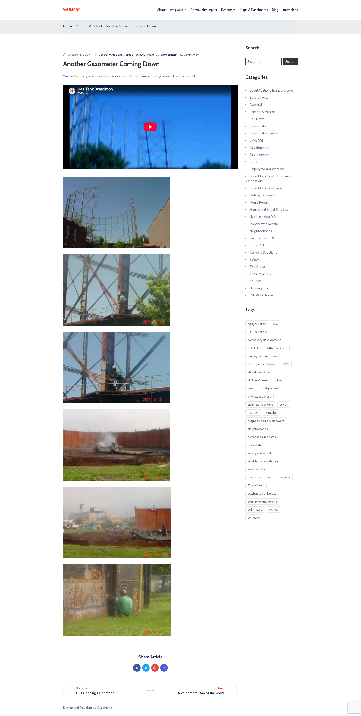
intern (251, 388)
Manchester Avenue (264, 224)
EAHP (254, 162)
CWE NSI (256, 140)
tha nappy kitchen (259, 477)
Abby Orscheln (257, 324)
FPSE (286, 364)
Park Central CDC (262, 238)
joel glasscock (271, 388)
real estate (255, 445)
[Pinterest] (155, 668)
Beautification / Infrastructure (271, 90)
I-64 (280, 380)
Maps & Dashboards (254, 10)
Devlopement (260, 155)
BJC (275, 324)
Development (260, 147)
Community (258, 126)
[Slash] (150, 690)
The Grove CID (260, 274)
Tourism (255, 281)
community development (264, 340)
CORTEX (253, 348)
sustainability (256, 469)
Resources (228, 10)
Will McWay (255, 509)
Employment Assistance (267, 169)
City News (257, 119)
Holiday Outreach (262, 195)
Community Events (263, 133)
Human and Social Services (269, 210)
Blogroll (256, 105)
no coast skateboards (262, 437)
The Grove (257, 267)
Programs (176, 10)
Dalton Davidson (276, 348)
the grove (284, 477)
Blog (275, 10)
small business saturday (263, 461)
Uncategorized (260, 288)
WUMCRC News (261, 295)
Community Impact (203, 10)
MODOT (253, 412)
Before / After (260, 97)
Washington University (262, 493)
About (161, 10)
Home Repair (259, 202)
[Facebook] (137, 668)
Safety (254, 260)
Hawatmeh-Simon (260, 372)
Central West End (89, 26)
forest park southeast (262, 364)
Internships (290, 10)
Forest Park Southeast (139, 55)
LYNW (283, 404)
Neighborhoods (261, 231)
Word (67, 76)
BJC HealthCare (257, 332)
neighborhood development (266, 421)
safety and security (260, 453)
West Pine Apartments (262, 501)
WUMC (273, 509)
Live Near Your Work (264, 217)
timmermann (168, 55)
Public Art (257, 245)
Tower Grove (256, 485)
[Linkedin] (164, 668)
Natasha (271, 412)
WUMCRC (254, 518)
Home (67, 26)
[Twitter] (146, 668)
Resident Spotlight (263, 252)
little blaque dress (259, 396)
